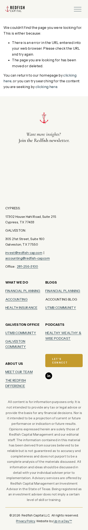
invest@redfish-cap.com (23, 253)
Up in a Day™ (62, 521)
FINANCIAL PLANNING (22, 291)
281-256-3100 (27, 266)
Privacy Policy (25, 521)
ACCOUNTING (16, 299)
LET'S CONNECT (60, 360)
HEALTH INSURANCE (21, 308)
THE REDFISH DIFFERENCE (15, 383)
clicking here (46, 87)
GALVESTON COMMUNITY (15, 344)
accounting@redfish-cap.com (27, 258)
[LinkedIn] (48, 375)
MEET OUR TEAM (19, 372)
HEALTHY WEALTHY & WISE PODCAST (63, 335)
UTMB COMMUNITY (20, 333)
